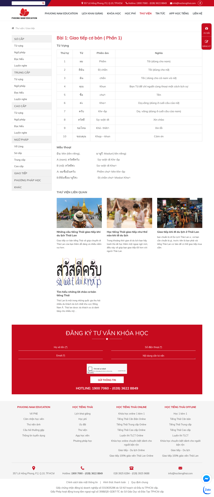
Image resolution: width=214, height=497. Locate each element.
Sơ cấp (19, 39)
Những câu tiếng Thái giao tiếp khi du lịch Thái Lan (78, 233)
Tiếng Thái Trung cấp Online (131, 424)
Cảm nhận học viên (33, 419)
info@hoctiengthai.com (184, 3)
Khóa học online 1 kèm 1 (131, 413)
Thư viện (145, 13)
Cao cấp (20, 106)
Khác (18, 187)
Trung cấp (22, 72)
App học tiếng (179, 13)
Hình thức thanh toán (114, 482)
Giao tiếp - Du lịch (180, 450)
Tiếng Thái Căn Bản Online (131, 419)
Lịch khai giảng (92, 13)
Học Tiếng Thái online (131, 407)
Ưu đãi (82, 424)
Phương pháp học (27, 180)
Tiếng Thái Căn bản (180, 419)
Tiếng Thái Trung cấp (180, 424)
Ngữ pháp (19, 52)
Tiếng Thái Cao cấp (180, 430)
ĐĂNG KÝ (206, 46)
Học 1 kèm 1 (180, 413)
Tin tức (160, 13)
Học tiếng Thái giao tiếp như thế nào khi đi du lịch (127, 233)
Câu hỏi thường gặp (33, 430)
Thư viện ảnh (33, 424)
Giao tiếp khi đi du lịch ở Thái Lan (178, 231)
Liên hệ (197, 13)
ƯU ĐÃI (206, 33)
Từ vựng (18, 45)
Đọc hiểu (19, 59)
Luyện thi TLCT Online (131, 435)
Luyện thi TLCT (180, 435)
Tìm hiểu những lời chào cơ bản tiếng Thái (76, 293)
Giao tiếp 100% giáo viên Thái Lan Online (131, 455)
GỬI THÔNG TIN (107, 380)
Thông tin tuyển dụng (33, 435)
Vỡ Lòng (18, 146)
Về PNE (34, 413)
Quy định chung (139, 482)
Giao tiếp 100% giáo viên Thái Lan (180, 455)
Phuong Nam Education (61, 13)
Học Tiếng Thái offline (180, 407)
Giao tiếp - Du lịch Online (131, 450)
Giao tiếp (30, 28)
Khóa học (114, 13)
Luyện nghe (20, 65)
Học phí (130, 13)
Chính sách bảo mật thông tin (82, 482)
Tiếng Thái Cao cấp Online (131, 430)
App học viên (82, 435)
